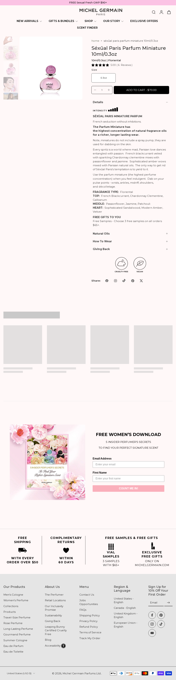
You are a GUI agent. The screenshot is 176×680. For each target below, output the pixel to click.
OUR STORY (111, 21)
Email (153, 602)
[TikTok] (161, 624)
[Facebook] (152, 615)
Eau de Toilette (13, 651)
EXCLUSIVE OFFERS (144, 21)
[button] (141, 90)
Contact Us (86, 594)
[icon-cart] (169, 12)
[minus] (95, 89)
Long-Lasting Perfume (18, 628)
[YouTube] (152, 633)
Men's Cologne (13, 594)
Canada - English (125, 607)
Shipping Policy (89, 615)
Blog (48, 639)
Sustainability (53, 615)
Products (9, 611)
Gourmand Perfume (17, 634)
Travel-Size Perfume (16, 617)
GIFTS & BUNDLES (61, 21)
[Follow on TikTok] (124, 280)
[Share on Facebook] (106, 280)
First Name (100, 472)
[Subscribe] (168, 602)
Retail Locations (55, 600)
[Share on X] (141, 280)
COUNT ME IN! (128, 488)
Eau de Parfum (13, 646)
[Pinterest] (161, 615)
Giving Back (52, 621)
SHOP (89, 21)
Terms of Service (90, 632)
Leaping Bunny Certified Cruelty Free (56, 630)
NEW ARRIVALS (27, 21)
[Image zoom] (50, 68)
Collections (10, 606)
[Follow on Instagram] (115, 280)
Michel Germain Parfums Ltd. (82, 673)
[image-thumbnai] (10, 37)
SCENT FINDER (87, 27)
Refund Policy (88, 626)
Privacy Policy (88, 621)
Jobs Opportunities (88, 602)
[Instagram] (152, 624)
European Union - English (125, 624)
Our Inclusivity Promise (54, 608)
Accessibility (52, 645)
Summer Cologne (15, 640)
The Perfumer (54, 594)
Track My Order (89, 638)
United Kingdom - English (126, 615)
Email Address (102, 458)
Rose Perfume (13, 623)
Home (95, 40)
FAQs (82, 609)
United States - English (124, 600)
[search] (153, 12)
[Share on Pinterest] (132, 280)
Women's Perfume (15, 600)
